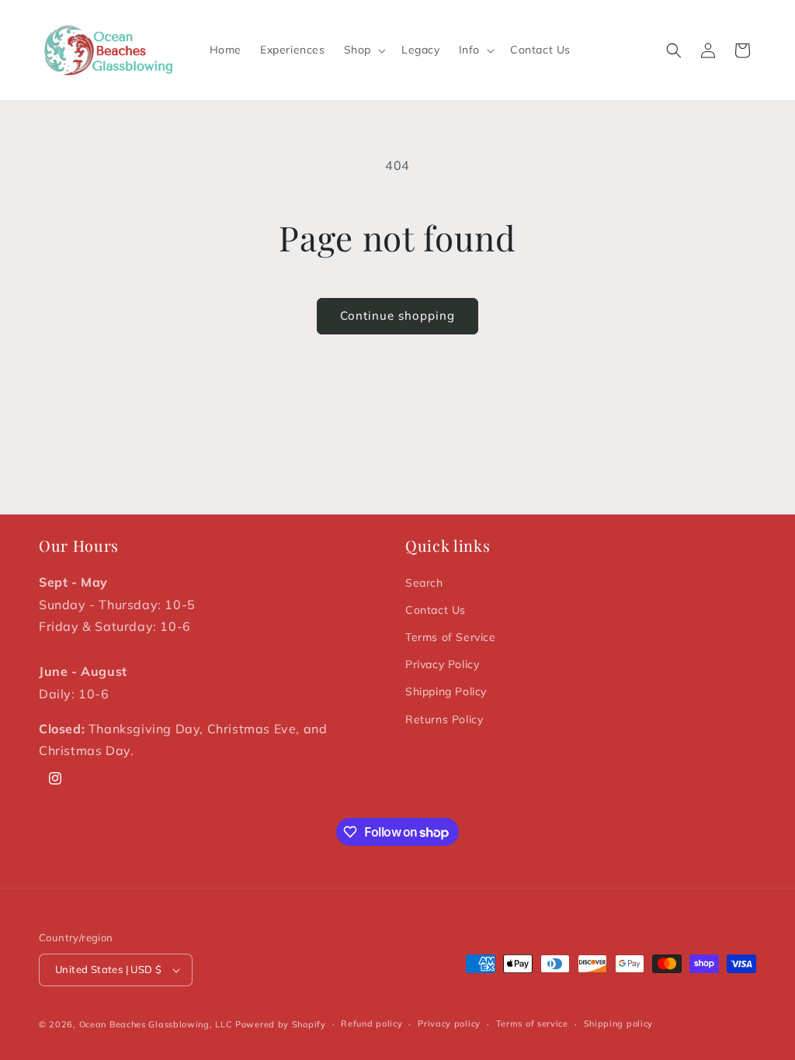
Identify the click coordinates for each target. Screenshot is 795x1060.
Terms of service (532, 1023)
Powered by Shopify (280, 1024)
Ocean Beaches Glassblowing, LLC (156, 1024)
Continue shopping (397, 315)
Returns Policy (444, 719)
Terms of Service (450, 637)
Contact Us (435, 610)
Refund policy (371, 1023)
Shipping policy (619, 1023)
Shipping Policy (446, 691)
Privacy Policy (442, 664)
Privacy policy (449, 1023)
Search (424, 583)
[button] (363, 49)
